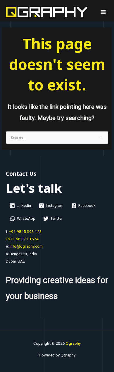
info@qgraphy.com (26, 246)
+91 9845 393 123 (25, 231)
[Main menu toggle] (103, 12)
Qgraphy (73, 343)
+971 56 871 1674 (22, 238)
